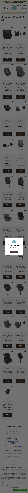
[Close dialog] (22, 238)
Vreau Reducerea (14, 252)
